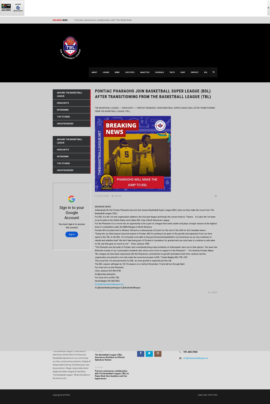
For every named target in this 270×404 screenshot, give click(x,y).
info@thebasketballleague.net (196, 358)
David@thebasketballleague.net (109, 284)
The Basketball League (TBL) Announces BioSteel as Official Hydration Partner (110, 357)
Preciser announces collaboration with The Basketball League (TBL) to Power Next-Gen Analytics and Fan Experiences (112, 375)
